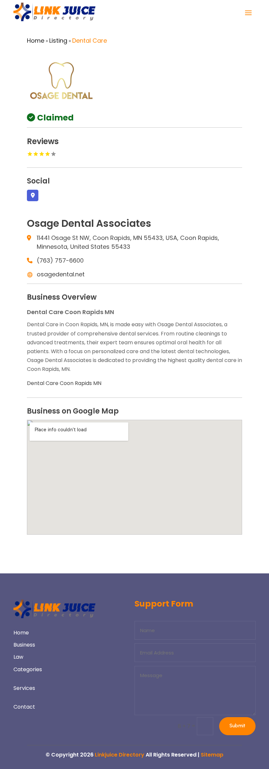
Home (35, 40)
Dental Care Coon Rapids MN (64, 383)
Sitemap (212, 754)
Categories (27, 669)
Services (24, 688)
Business (24, 645)
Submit (237, 726)
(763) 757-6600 (60, 260)
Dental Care (89, 40)
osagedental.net (61, 274)
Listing (58, 40)
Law (18, 657)
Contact (24, 707)
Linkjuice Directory (119, 754)
